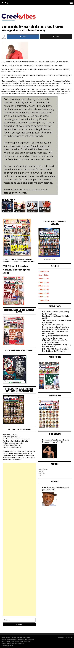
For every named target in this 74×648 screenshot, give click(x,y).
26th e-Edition (43, 293)
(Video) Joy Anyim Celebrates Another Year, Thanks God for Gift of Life (55, 341)
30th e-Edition (43, 279)
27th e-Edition (43, 289)
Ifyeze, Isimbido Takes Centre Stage (52, 325)
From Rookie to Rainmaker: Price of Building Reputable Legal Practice (55, 312)
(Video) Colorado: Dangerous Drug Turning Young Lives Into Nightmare (56, 345)
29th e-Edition (43, 282)
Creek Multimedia (68, 638)
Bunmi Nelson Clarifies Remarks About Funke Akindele (55, 317)
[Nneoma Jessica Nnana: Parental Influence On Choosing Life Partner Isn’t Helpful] (49, 451)
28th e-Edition (43, 286)
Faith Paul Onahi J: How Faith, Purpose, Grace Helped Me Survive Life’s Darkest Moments (55, 328)
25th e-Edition (43, 297)
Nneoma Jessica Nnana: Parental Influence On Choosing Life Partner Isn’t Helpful (55, 441)
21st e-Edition (43, 300)
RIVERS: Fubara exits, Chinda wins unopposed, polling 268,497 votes (55, 489)
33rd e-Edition (43, 271)
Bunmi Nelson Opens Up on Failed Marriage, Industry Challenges (55, 332)
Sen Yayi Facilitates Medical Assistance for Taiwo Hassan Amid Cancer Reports (55, 337)
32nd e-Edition (43, 275)
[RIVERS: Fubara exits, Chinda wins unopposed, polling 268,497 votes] (49, 499)
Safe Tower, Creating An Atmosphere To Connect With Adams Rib (56, 321)
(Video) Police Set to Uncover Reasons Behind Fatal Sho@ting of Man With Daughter (55, 350)
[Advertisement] (19, 539)
